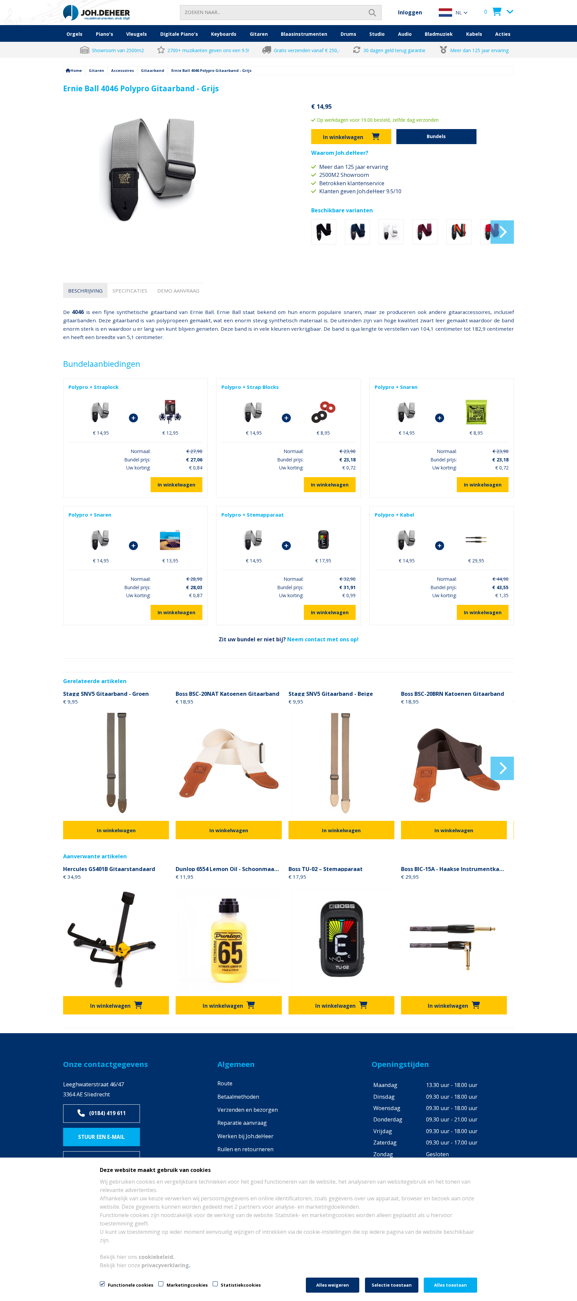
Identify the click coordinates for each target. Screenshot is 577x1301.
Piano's (104, 34)
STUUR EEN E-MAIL (101, 1136)
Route (224, 1083)
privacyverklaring (165, 1265)
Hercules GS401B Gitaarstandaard (109, 868)
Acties (503, 34)
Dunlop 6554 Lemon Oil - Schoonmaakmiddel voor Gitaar (228, 868)
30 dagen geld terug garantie (395, 50)
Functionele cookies (130, 1285)
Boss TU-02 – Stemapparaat (325, 868)
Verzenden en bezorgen (247, 1109)
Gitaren (259, 34)
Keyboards (223, 34)
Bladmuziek (439, 34)
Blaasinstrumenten (304, 34)
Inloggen (410, 12)
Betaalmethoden (238, 1096)
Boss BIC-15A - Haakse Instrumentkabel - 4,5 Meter (454, 868)
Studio (377, 34)
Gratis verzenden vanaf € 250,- (307, 50)
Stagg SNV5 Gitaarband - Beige (330, 693)
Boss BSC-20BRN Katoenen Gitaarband (452, 693)
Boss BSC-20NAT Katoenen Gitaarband (227, 693)
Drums (348, 34)
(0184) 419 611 (107, 1113)
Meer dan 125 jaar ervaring (479, 50)
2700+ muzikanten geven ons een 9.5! (208, 50)
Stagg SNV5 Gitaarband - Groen (106, 693)
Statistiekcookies (241, 1285)
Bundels (436, 136)
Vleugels (136, 34)
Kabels (474, 34)
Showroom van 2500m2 (118, 50)
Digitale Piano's (179, 34)
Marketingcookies (187, 1285)
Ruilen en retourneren (245, 1149)
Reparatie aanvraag (242, 1122)
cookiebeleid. (156, 1257)
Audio (405, 34)
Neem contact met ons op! (323, 639)
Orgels (74, 34)
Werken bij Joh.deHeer (245, 1136)
